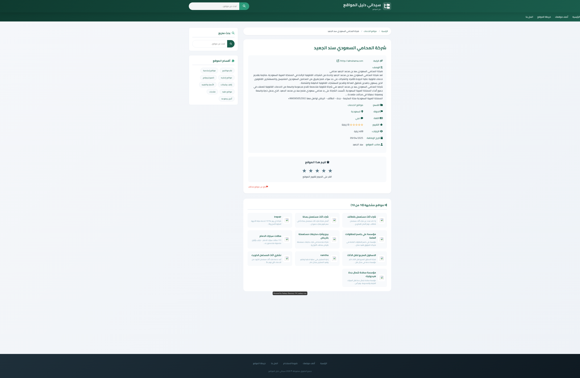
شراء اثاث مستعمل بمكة (316, 217)
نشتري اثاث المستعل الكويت (266, 255)
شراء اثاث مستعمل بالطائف (361, 217)
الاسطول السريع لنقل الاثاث (361, 255)
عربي (358, 118)
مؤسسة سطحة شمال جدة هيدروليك (362, 274)
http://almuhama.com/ (351, 61)
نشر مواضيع (227, 70)
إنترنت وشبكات (226, 84)
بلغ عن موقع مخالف (257, 187)
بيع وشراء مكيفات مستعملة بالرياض (313, 236)
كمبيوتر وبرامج (208, 77)
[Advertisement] (290, 324)
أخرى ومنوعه (226, 98)
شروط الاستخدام (290, 363)
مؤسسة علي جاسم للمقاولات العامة (360, 236)
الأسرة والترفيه (208, 84)
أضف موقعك (561, 17)
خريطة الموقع (544, 17)
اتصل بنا (529, 17)
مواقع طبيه (227, 91)
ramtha (324, 255)
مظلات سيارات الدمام (270, 236)
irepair (277, 217)
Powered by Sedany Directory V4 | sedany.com (290, 293)
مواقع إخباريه (226, 77)
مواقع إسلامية (209, 70)
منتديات (212, 91)
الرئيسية (576, 17)
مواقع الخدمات (355, 105)
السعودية (356, 112)
